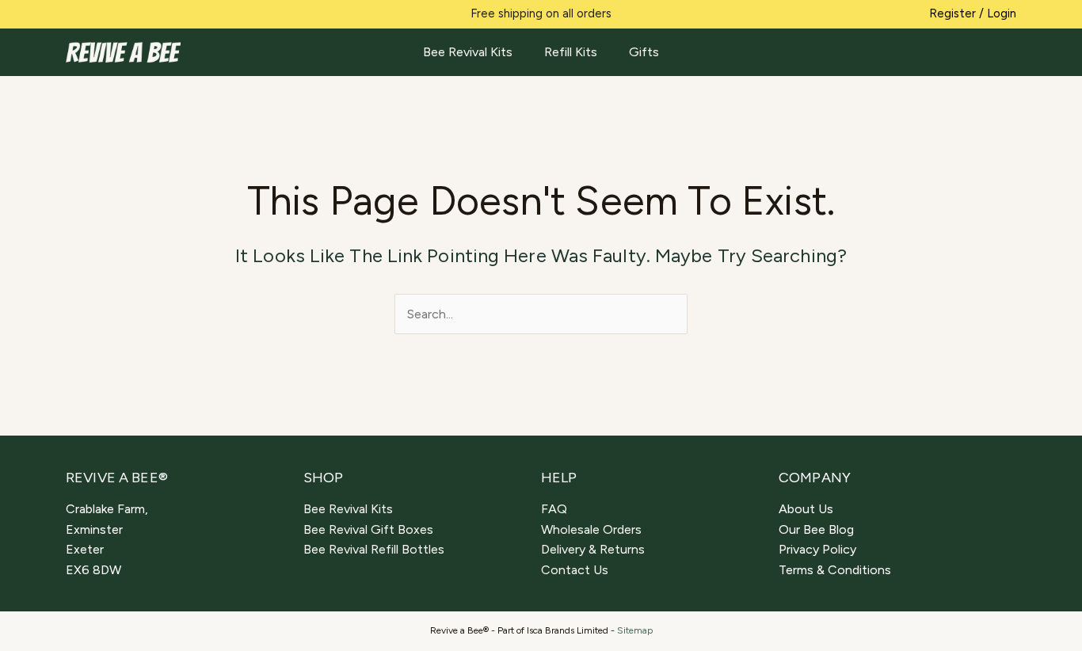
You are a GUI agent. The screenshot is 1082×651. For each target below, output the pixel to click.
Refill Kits (570, 51)
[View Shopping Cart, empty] (1004, 52)
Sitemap (635, 630)
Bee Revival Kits (467, 51)
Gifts (644, 51)
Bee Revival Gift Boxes (368, 529)
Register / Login (972, 13)
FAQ (554, 508)
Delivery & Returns (593, 549)
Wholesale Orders (591, 529)
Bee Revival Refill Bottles (373, 549)
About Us (806, 508)
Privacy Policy (817, 549)
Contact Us (574, 569)
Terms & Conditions (835, 569)
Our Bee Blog (816, 529)
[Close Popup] (808, 177)
